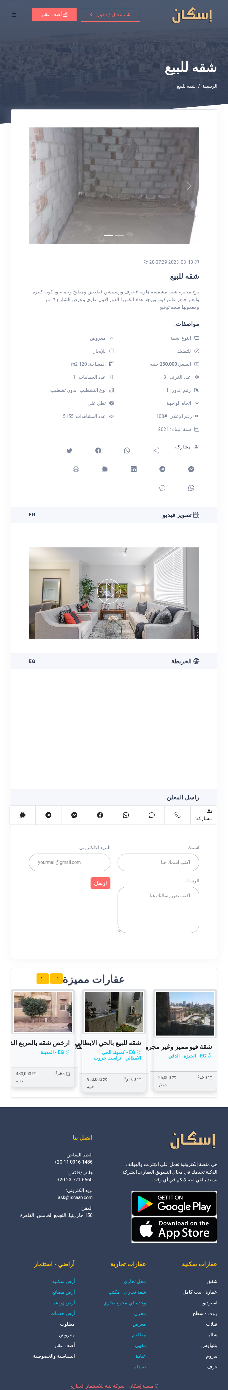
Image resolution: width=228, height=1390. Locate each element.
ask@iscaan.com (75, 1197)
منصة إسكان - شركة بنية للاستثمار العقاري (111, 1386)
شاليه (211, 1335)
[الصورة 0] (108, 235)
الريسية (209, 86)
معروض (67, 1335)
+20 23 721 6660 (75, 1180)
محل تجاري (135, 1281)
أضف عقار (52, 14)
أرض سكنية (63, 1281)
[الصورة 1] (119, 235)
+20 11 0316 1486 (73, 1162)
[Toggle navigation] (14, 15)
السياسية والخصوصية (54, 1356)
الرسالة (191, 880)
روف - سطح (205, 1313)
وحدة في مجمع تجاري (124, 1303)
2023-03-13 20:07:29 (171, 262)
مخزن (140, 1313)
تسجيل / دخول (111, 14)
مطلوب (67, 1324)
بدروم (211, 1356)
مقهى (140, 1345)
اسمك (193, 847)
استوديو (210, 1303)
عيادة (141, 1356)
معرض (139, 1324)
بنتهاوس (209, 1345)
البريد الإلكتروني (94, 847)
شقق (212, 1281)
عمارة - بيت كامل (200, 1292)
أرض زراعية (63, 1303)
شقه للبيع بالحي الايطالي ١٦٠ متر (96, 1043)
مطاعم (139, 1335)
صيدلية (139, 1367)
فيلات (211, 1324)
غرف (212, 1367)
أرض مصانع (63, 1292)
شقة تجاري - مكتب (127, 1292)
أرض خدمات (62, 1313)
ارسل (100, 883)
